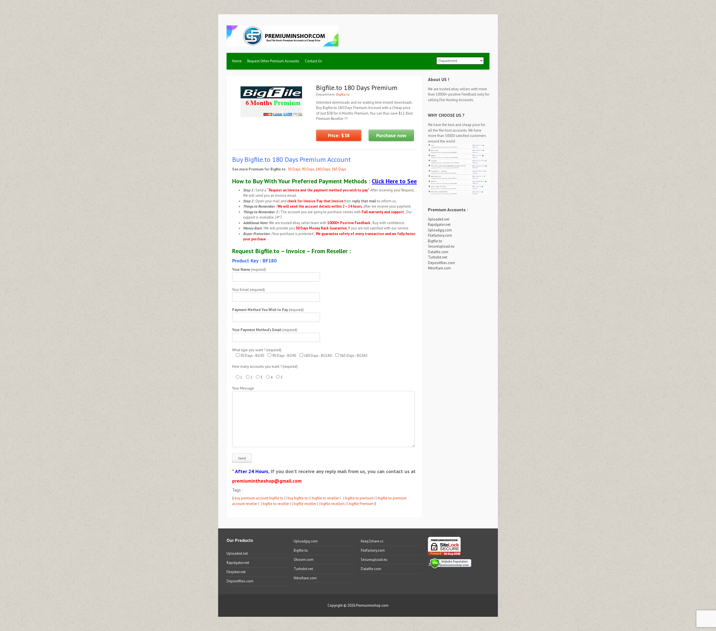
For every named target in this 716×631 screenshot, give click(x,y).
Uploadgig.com (440, 230)
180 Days (323, 169)
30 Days (294, 169)
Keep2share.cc (372, 541)
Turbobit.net (437, 257)
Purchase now (391, 135)
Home (237, 61)
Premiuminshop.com (372, 605)
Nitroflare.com (439, 268)
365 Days (339, 169)
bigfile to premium (359, 498)
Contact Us (313, 61)
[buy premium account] (458, 194)
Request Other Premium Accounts (273, 61)
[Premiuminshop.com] (282, 43)
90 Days (308, 169)
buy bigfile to (298, 498)
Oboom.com (304, 559)
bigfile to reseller (325, 498)
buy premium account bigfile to (259, 498)
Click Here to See (394, 181)
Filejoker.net (236, 572)
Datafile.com (438, 252)
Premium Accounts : (448, 209)
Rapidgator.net (439, 224)
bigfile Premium (361, 503)
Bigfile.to (343, 94)
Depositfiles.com (441, 262)
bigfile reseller (305, 503)
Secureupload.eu (441, 246)
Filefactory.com (440, 235)
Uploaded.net (438, 219)
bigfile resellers (333, 503)
